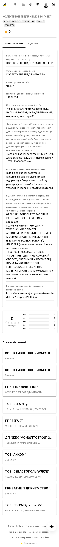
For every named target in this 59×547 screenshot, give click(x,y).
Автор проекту (31, 543)
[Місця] (15, 4)
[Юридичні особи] (23, 4)
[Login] (31, 4)
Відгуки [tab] (33, 43)
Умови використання (39, 532)
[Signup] (38, 4)
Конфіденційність (17, 532)
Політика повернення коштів (24, 537)
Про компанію (33, 526)
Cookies (45, 537)
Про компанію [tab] (14, 43)
